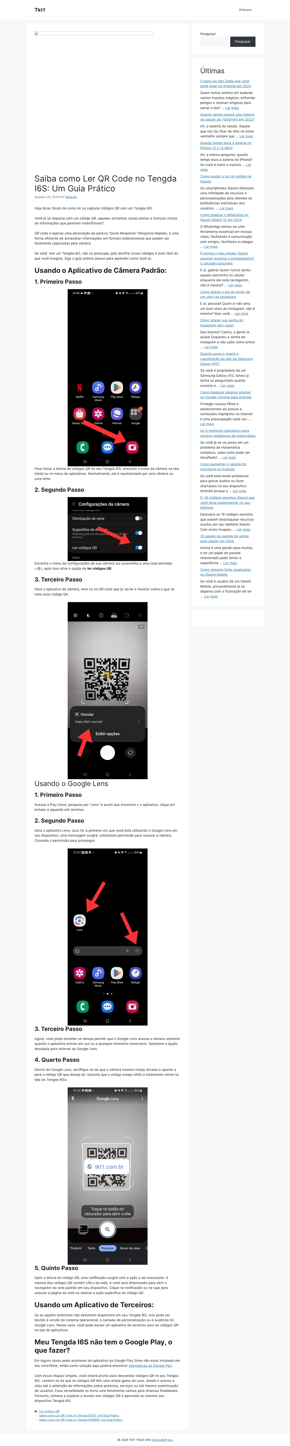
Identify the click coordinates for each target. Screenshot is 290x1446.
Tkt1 (40, 10)
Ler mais (232, 108)
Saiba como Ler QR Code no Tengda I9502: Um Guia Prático (79, 1415)
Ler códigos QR (49, 1411)
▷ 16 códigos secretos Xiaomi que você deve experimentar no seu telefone (227, 503)
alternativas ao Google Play (150, 1366)
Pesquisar (208, 34)
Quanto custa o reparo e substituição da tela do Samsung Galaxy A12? (226, 359)
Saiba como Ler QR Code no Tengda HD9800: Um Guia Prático (81, 1419)
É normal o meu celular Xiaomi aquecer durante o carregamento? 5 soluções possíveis (227, 258)
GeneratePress (162, 1440)
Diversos (245, 10)
